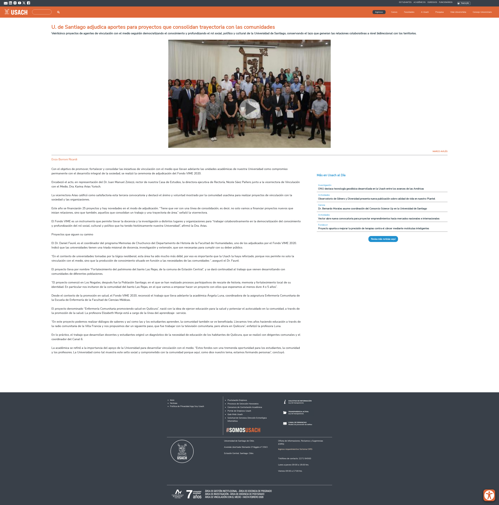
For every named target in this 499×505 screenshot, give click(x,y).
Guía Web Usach (235, 414)
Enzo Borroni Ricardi (64, 159)
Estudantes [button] (405, 2)
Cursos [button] (394, 12)
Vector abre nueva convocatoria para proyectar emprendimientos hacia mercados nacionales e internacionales (378, 218)
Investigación (324, 185)
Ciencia (321, 205)
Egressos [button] (432, 2)
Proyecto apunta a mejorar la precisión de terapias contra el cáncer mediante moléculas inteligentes (373, 228)
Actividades (324, 195)
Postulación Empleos (237, 400)
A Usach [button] (425, 12)
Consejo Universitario (482, 12)
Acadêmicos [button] (419, 2)
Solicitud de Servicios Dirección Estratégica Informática (247, 419)
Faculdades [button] (409, 12)
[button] (490, 496)
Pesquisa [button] (439, 12)
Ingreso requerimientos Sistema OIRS (295, 449)
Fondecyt (323, 224)
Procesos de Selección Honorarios (243, 403)
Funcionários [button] (445, 2)
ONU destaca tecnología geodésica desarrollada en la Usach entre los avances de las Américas (371, 188)
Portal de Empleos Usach (239, 410)
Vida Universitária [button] (458, 12)
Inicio (172, 400)
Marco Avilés (440, 151)
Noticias (173, 403)
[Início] (17, 12)
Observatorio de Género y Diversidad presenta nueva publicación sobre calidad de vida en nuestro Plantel (376, 198)
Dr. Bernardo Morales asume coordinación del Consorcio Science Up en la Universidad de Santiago (372, 208)
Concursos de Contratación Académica (245, 407)
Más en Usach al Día (331, 175)
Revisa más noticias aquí (383, 239)
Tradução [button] (465, 3)
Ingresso (379, 12)
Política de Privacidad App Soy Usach (187, 406)
